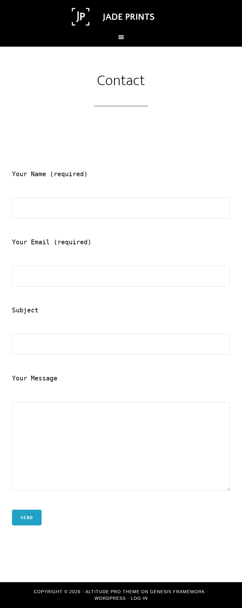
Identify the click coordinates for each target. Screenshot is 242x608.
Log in (139, 598)
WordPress (110, 598)
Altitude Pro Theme (112, 591)
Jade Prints (121, 17)
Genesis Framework (177, 591)
